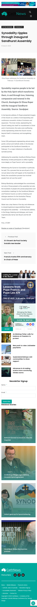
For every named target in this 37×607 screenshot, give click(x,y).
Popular (18, 329)
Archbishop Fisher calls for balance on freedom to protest (23, 336)
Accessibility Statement (9, 590)
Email (3, 392)
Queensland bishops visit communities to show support (22, 359)
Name (4, 385)
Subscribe (6, 401)
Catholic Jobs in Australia (9, 588)
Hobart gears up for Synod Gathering (17, 514)
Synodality (19, 27)
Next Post (7, 253)
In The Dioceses (7, 27)
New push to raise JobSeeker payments (24, 346)
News (3, 585)
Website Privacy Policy (24, 590)
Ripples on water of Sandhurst (11, 228)
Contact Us (13, 593)
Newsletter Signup (24, 588)
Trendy (29, 329)
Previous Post (13, 237)
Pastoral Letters (22, 585)
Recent (7, 329)
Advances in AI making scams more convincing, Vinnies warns (22, 370)
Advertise (5, 593)
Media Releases (11, 585)
